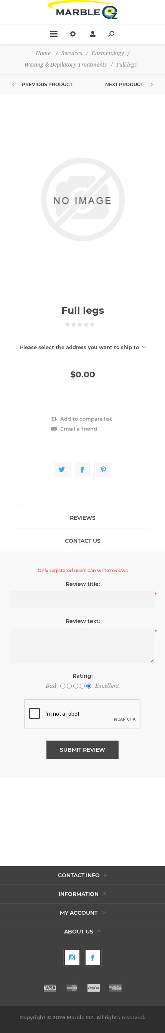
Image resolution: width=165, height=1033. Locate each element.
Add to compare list (86, 419)
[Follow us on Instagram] (72, 957)
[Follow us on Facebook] (93, 957)
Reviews (83, 517)
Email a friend (78, 429)
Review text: (83, 621)
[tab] (82, 518)
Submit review (82, 749)
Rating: (82, 675)
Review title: (83, 584)
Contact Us (83, 540)
